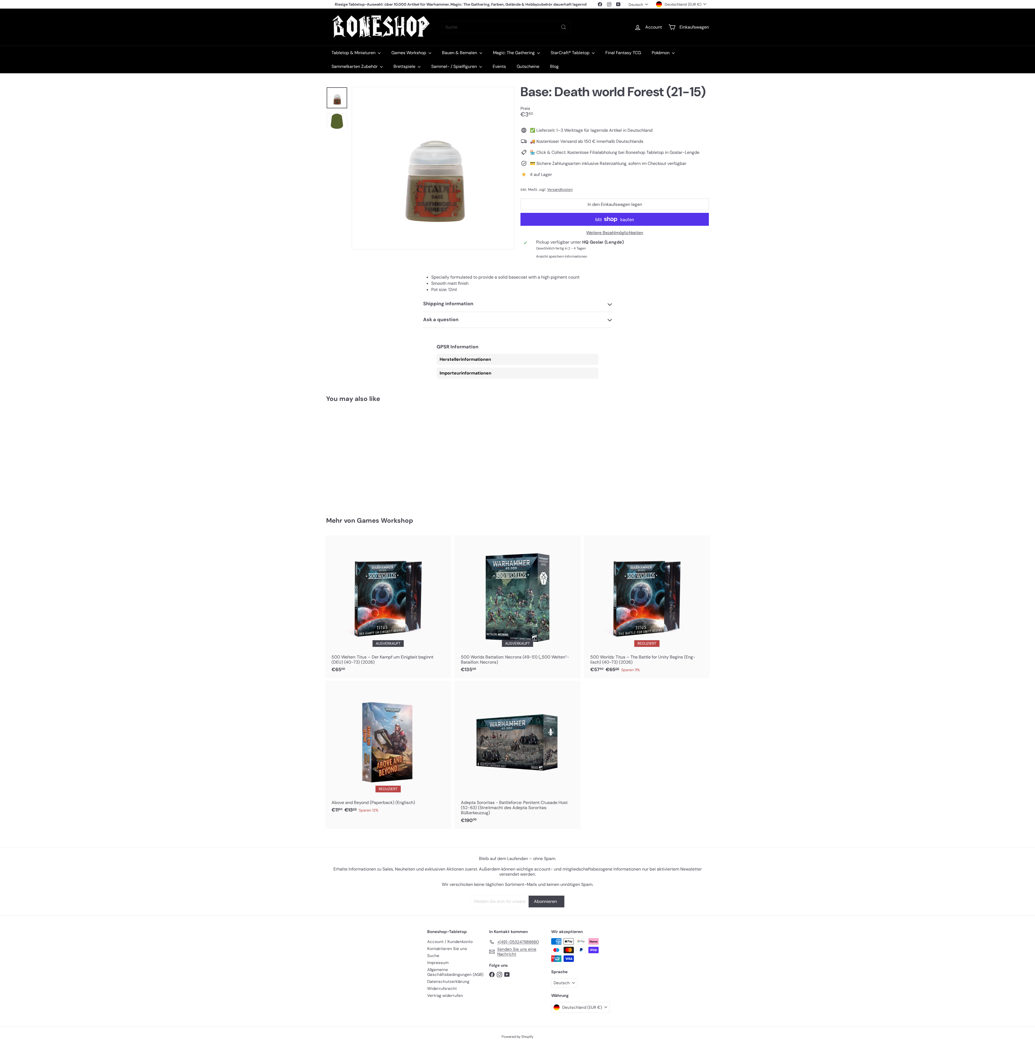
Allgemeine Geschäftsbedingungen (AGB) (455, 972)
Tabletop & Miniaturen (354, 53)
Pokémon (661, 53)
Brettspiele (405, 66)
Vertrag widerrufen (445, 995)
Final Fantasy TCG (623, 53)
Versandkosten (560, 189)
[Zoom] (433, 168)
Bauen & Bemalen (460, 53)
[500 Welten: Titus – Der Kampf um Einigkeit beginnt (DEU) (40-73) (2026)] (388, 606)
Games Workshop (409, 53)
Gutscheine (528, 66)
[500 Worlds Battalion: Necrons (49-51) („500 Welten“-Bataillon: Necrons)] (517, 606)
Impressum (437, 962)
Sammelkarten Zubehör (355, 66)
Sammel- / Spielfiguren (454, 66)
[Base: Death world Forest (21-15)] (355, 455)
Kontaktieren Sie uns (447, 948)
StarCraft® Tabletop (571, 53)
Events (499, 66)
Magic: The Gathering (514, 53)
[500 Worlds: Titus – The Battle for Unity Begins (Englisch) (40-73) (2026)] (647, 606)
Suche (433, 955)
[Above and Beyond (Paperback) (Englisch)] (388, 750)
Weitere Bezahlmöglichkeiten (614, 232)
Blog (554, 66)
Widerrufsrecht (442, 988)
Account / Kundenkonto (450, 941)
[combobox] (506, 27)
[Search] (563, 27)
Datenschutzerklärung (448, 981)
